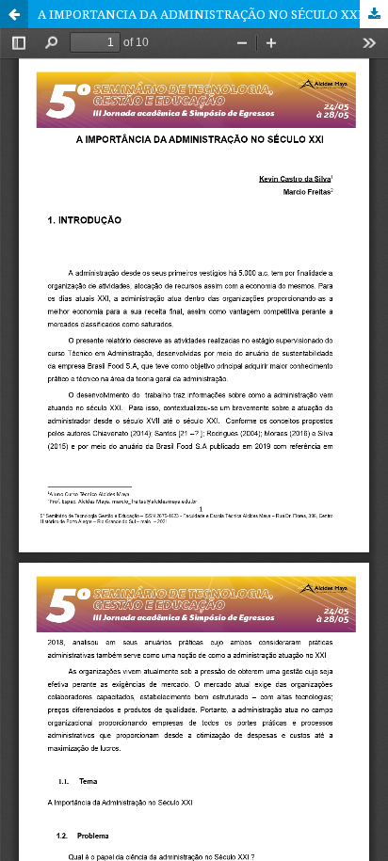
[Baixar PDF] (374, 14)
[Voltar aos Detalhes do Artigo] (14, 14)
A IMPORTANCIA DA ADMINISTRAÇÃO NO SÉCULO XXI (200, 14)
